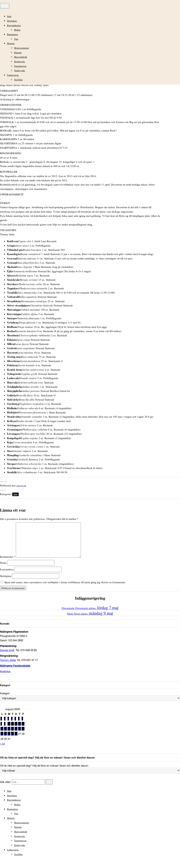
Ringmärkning (14, 25)
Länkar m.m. (13, 75)
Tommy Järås (8, 660)
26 (16, 733)
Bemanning (12, 34)
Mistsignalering (21, 47)
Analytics (5, 671)
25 (12, 733)
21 (23, 729)
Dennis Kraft (7, 650)
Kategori (4, 693)
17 (9, 729)
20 (19, 729)
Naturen (18, 52)
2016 (15, 494)
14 (23, 724)
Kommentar (7, 556)
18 (12, 729)
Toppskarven (20, 66)
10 (9, 724)
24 (9, 733)
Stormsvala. (19, 61)
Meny (4, 5)
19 (16, 729)
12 (16, 724)
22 (2, 733)
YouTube (18, 79)
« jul (2, 743)
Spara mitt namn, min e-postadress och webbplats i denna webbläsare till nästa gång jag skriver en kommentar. (65, 582)
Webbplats (5, 576)
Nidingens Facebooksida (15, 666)
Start (9, 16)
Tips (16, 38)
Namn (3, 562)
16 (5, 729)
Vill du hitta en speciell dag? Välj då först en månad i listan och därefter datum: (44, 765)
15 (2, 729)
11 (12, 724)
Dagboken (12, 20)
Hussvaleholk (20, 56)
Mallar (17, 29)
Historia (11, 43)
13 (19, 724)
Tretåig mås (19, 70)
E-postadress (7, 569)
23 (5, 733)
